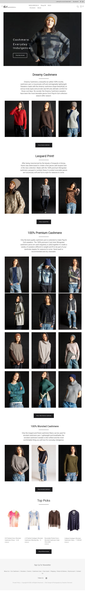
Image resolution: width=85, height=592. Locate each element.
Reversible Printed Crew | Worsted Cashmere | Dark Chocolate (52, 540)
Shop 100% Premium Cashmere (43, 415)
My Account (71, 571)
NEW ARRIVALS (34, 5)
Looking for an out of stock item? (63, 1)
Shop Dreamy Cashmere (44, 145)
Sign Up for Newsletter (42, 565)
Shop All (43, 5)
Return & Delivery (62, 571)
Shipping (53, 571)
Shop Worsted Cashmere (44, 489)
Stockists (32, 8)
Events (29, 571)
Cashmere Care (37, 571)
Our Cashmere (15, 571)
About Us (6, 571)
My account (75, 1)
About (39, 8)
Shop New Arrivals (20, 55)
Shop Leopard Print (43, 221)
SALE (49, 5)
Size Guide (46, 571)
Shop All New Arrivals (44, 551)
